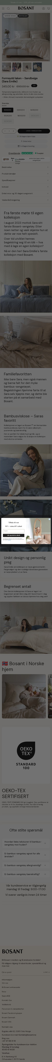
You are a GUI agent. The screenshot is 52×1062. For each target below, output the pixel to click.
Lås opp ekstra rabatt (13, 535)
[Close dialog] (49, 519)
